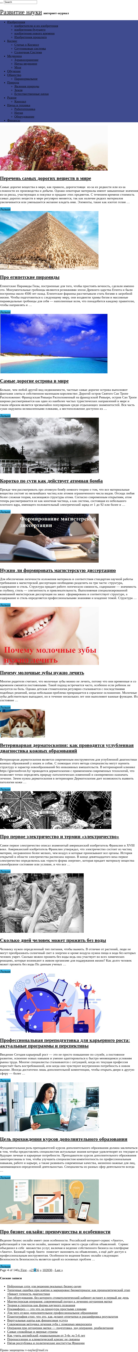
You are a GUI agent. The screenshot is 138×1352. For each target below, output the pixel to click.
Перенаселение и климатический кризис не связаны (43, 1339)
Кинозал (20, 101)
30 (50, 1270)
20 (47, 1270)
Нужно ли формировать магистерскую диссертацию (58, 570)
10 (44, 1270)
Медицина (14, 56)
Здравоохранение (26, 60)
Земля (18, 90)
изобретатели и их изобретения (36, 26)
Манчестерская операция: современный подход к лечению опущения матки (59, 1301)
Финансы (13, 120)
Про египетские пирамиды (29, 277)
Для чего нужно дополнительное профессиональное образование (52, 1313)
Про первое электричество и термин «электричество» (59, 836)
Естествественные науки (31, 94)
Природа (13, 82)
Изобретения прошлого (30, 37)
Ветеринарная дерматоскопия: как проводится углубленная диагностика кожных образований (67, 748)
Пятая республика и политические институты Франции (46, 1343)
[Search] (1, 2)
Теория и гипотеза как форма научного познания (41, 1305)
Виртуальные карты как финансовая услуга (37, 1320)
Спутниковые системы (30, 48)
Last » (59, 1270)
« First (22, 1270)
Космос (12, 41)
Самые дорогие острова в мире (34, 381)
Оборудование (24, 116)
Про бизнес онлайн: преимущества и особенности (55, 1231)
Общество (14, 75)
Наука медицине (25, 63)
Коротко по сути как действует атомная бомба (51, 481)
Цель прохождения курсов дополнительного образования (63, 1139)
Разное (12, 97)
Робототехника (24, 109)
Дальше (5, 209)
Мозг (17, 67)
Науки (18, 113)
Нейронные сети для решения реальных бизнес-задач (44, 1286)
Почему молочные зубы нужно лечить (42, 672)
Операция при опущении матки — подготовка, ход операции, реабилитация (60, 1328)
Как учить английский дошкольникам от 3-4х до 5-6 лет (46, 1335)
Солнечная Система (28, 52)
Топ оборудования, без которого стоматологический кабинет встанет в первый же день (68, 1297)
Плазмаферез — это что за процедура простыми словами (46, 1309)
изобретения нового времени (34, 33)
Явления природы (26, 86)
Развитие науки (21, 12)
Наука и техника (18, 105)
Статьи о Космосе (26, 44)
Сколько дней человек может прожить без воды (53, 940)
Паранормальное (26, 79)
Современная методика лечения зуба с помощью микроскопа (49, 1324)
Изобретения (16, 22)
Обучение (14, 71)
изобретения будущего (29, 29)
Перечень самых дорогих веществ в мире (45, 178)
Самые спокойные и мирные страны (32, 1331)
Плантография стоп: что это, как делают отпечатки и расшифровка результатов (62, 1316)
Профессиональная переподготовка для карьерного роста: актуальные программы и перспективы (65, 1043)
